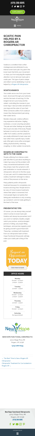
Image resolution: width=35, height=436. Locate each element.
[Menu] (17, 433)
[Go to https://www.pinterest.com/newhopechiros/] (24, 6)
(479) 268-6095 (17, 2)
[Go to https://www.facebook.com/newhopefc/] (12, 6)
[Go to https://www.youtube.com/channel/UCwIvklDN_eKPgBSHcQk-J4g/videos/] (18, 6)
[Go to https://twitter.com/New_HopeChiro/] (15, 6)
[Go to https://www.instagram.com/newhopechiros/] (21, 6)
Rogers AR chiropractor (20, 84)
